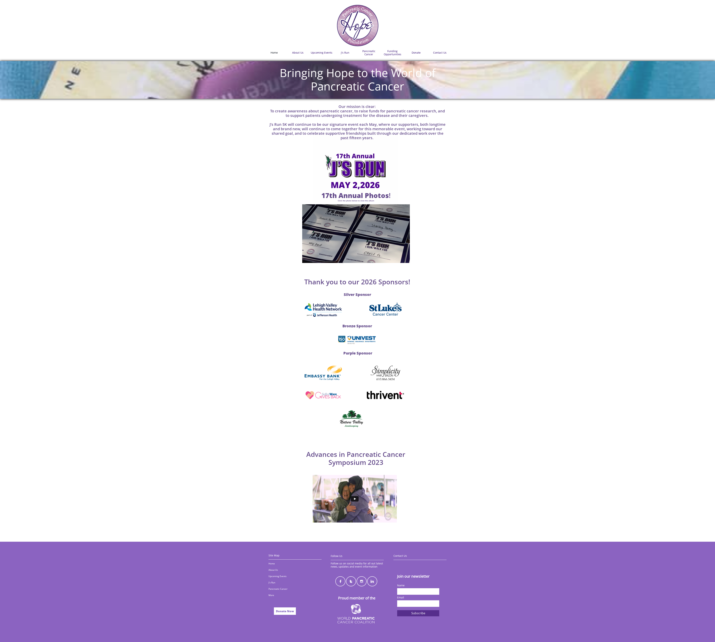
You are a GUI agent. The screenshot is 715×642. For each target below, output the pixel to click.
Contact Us (400, 556)
